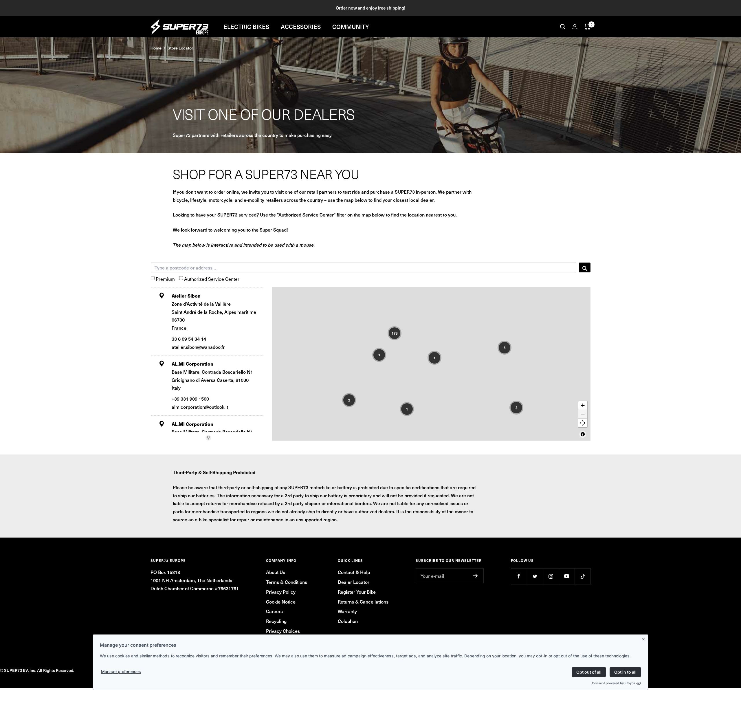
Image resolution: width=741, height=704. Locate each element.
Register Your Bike (357, 591)
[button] (394, 333)
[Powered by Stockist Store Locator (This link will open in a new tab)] (208, 438)
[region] (431, 364)
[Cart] (587, 27)
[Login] (574, 26)
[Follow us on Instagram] (551, 576)
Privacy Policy (281, 591)
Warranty (347, 611)
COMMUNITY (350, 27)
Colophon (348, 620)
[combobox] (363, 267)
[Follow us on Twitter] (535, 576)
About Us (275, 572)
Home (156, 48)
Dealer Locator (353, 581)
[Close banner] (644, 638)
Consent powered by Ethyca (613, 683)
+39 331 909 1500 (190, 398)
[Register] (475, 576)
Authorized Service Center (211, 278)
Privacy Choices (283, 630)
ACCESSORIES (301, 27)
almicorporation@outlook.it (200, 406)
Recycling (276, 620)
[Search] (562, 26)
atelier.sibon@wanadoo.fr (198, 346)
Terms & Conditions (286, 581)
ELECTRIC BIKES (246, 27)
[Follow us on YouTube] (567, 576)
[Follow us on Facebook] (519, 576)
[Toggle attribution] (582, 434)
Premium (165, 278)
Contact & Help (354, 572)
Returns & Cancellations (363, 601)
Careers (274, 611)
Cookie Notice (281, 601)
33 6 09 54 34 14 (189, 338)
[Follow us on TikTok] (582, 576)
